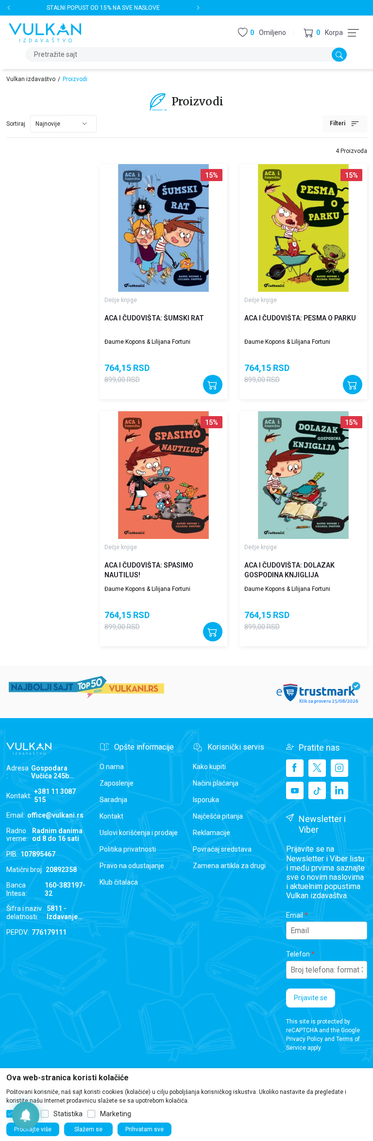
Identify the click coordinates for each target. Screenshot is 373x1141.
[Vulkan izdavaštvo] (45, 31)
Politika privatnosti (128, 849)
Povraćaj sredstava (222, 849)
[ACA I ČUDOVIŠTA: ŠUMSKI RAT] (163, 228)
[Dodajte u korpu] (212, 384)
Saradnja (113, 800)
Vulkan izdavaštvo (30, 79)
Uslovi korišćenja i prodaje (139, 833)
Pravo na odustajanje (132, 866)
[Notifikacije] (25, 1115)
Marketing (115, 1113)
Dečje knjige (120, 300)
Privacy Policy (304, 1039)
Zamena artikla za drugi (229, 866)
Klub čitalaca (119, 882)
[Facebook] (295, 768)
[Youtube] (295, 790)
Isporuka (206, 800)
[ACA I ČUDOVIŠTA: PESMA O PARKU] (303, 228)
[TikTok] (317, 790)
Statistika (68, 1113)
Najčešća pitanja (218, 816)
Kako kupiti (209, 767)
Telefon (298, 954)
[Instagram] (339, 768)
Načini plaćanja (215, 783)
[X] (317, 768)
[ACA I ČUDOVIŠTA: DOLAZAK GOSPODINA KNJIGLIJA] (303, 475)
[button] (323, 33)
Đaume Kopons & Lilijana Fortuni (147, 341)
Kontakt (111, 816)
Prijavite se (310, 998)
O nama (112, 767)
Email (294, 915)
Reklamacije (211, 833)
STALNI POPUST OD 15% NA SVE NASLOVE (103, 7)
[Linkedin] (339, 790)
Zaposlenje (117, 783)
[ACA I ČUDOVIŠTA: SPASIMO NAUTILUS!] (163, 475)
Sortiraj (15, 124)
